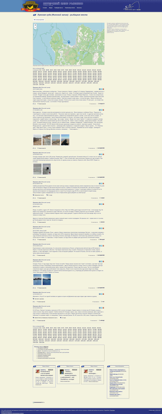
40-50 (55, 70)
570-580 (35, 76)
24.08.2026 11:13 (114, 393)
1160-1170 (71, 83)
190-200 (55, 71)
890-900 (55, 79)
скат (103, 301)
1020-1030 (53, 81)
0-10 (40, 70)
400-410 (90, 73)
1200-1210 (95, 83)
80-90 (70, 70)
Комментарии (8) (42, 103)
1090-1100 (96, 81)
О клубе (45, 7)
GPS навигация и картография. (117, 388)
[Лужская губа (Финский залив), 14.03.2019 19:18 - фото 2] (46, 169)
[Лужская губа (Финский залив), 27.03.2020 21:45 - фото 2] (46, 140)
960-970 (90, 79)
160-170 (40, 71)
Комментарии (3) (42, 198)
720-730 (40, 78)
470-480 (55, 74)
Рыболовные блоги (70, 7)
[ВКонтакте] (100, 88)
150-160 (35, 71)
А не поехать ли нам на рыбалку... (46, 349)
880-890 (50, 79)
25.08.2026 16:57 (114, 381)
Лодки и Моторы (114, 374)
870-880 (45, 79)
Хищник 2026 (113, 383)
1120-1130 (47, 83)
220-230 (70, 71)
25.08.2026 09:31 (121, 383)
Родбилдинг (113, 387)
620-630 (60, 76)
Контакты (79, 7)
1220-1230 (41, 84)
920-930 (70, 79)
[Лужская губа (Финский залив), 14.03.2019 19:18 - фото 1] (37, 169)
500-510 (70, 74)
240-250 (80, 71)
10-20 (43, 70)
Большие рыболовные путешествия (46, 358)
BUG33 (102, 222)
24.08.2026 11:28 (114, 390)
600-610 (50, 76)
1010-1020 (47, 81)
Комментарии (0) (42, 222)
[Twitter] (101, 88)
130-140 (94, 70)
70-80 (66, 70)
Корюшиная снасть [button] (39, 195)
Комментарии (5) (41, 255)
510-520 (75, 74)
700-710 (100, 76)
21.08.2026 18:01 (114, 396)
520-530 (80, 74)
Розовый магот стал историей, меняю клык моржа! (47, 373)
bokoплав (67, 369)
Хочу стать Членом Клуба (116, 377)
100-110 (79, 70)
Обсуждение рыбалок (43, 348)
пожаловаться (93, 103)
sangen (102, 198)
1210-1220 (35, 84)
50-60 (59, 70)
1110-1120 (41, 83)
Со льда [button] (50, 195)
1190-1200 (89, 83)
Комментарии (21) (42, 287)
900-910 (60, 79)
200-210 (60, 71)
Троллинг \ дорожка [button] (39, 298)
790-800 (75, 78)
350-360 (65, 73)
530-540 (85, 74)
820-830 (90, 78)
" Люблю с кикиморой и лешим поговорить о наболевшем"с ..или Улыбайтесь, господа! (68, 375)
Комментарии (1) (42, 148)
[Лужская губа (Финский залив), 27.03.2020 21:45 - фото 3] (56, 140)
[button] (69, 42)
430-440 (35, 74)
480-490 (60, 74)
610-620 (55, 76)
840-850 (100, 78)
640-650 (70, 76)
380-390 (80, 73)
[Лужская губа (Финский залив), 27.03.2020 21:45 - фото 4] (65, 140)
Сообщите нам (61, 65)
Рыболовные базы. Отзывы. (44, 353)
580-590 (40, 76)
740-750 (50, 78)
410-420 (95, 73)
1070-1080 (84, 81)
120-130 (89, 70)
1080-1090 (90, 81)
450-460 (45, 74)
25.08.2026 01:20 (114, 385)
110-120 (84, 70)
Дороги (39, 350)
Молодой (102, 239)
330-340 (55, 73)
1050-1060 (71, 81)
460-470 (50, 74)
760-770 (60, 78)
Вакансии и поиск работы (116, 391)
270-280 (95, 71)
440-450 (40, 74)
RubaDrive (43, 369)
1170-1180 (77, 83)
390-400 (85, 73)
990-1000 (35, 81)
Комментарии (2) (41, 301)
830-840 (95, 78)
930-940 (75, 79)
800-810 (80, 78)
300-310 (40, 73)
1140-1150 (59, 83)
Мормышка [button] (45, 317)
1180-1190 (83, 83)
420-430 (100, 73)
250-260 (85, 71)
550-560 (95, 74)
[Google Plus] (103, 88)
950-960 (85, 79)
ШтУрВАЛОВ (101, 148)
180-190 (50, 71)
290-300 (35, 73)
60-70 (62, 70)
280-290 (100, 71)
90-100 (74, 70)
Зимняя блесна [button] (38, 317)
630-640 (65, 76)
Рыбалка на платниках (43, 356)
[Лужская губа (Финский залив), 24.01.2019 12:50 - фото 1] (37, 280)
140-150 (99, 70)
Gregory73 (101, 103)
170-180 (45, 71)
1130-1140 (53, 83)
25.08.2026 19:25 (114, 378)
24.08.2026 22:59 (120, 387)
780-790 (70, 78)
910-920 (65, 79)
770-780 (65, 78)
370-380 (75, 73)
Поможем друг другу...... (116, 394)
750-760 (55, 78)
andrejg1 (102, 320)
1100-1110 (35, 83)
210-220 (65, 71)
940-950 (80, 79)
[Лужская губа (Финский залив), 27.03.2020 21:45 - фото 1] (37, 140)
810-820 (85, 78)
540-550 (90, 74)
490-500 (65, 74)
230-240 (75, 71)
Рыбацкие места (59, 7)
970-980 (95, 79)
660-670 (80, 76)
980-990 (100, 79)
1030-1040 (59, 81)
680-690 (90, 76)
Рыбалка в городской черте (44, 355)
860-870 (40, 79)
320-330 (50, 73)
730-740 (45, 78)
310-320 (45, 73)
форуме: (46, 346)
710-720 (35, 78)
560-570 (100, 74)
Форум (50, 7)
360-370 (70, 73)
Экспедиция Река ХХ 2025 (116, 384)
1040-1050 (65, 81)
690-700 (95, 76)
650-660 (75, 76)
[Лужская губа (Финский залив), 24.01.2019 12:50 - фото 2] (46, 280)
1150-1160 (65, 83)
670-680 (85, 76)
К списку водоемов (39, 19)
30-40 (51, 70)
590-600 (45, 76)
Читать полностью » (65, 381)
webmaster (151, 411)
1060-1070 (77, 81)
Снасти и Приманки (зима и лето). (118, 380)
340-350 (60, 73)
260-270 (90, 71)
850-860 (35, 79)
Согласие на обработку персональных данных (12, 413)
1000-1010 (41, 81)
